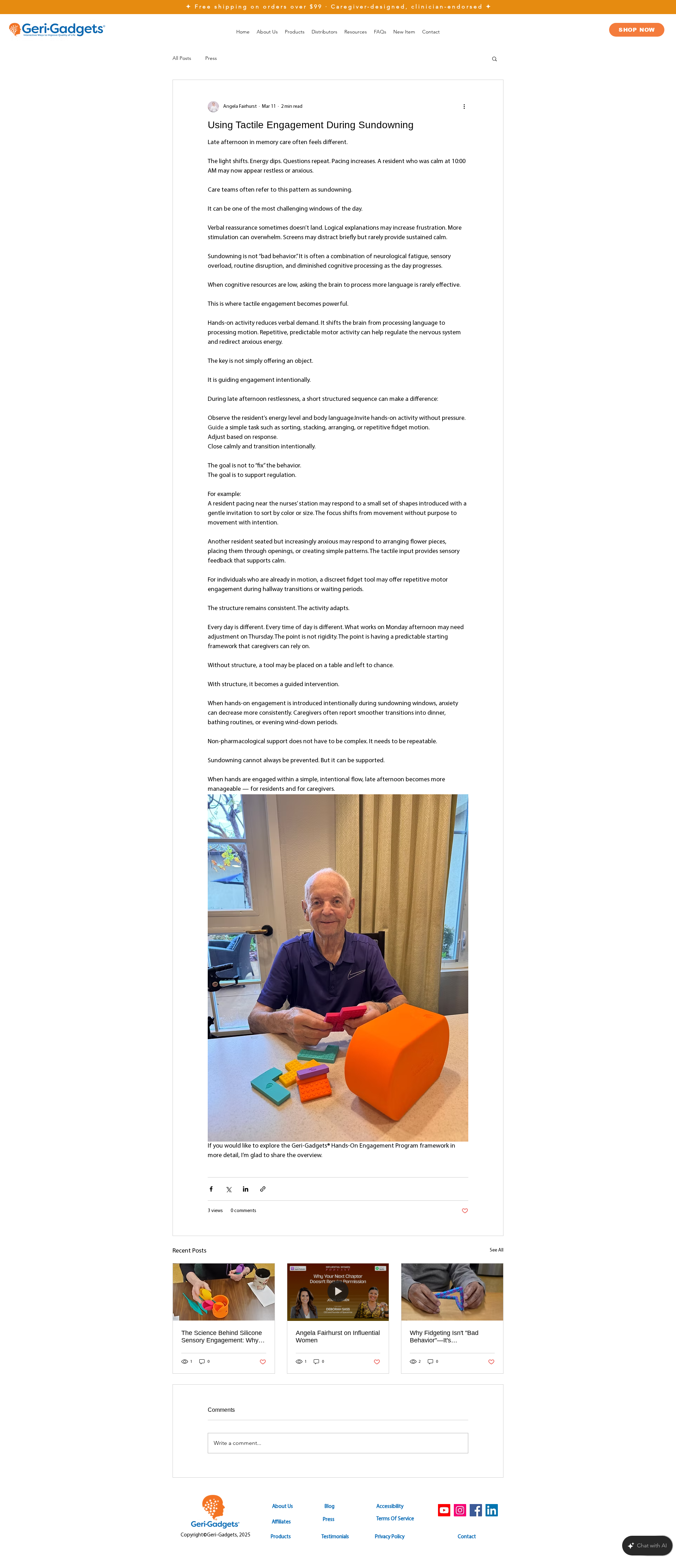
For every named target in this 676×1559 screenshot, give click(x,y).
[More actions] (464, 107)
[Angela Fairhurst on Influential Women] (338, 1292)
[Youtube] (444, 1510)
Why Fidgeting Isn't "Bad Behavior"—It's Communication (444, 1336)
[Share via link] (262, 1189)
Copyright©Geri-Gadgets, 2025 (215, 1535)
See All (496, 1250)
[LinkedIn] (492, 1510)
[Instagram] (460, 1510)
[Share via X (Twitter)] (228, 1189)
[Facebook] (476, 1510)
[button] (355, 31)
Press (211, 58)
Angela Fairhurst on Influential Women (338, 1336)
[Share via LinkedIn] (245, 1189)
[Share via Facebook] (211, 1189)
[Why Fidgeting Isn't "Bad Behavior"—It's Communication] (452, 1292)
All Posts (182, 58)
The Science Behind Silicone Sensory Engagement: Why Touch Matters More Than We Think (223, 1336)
